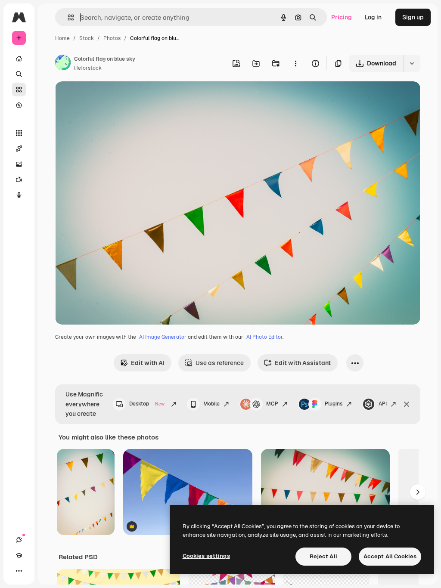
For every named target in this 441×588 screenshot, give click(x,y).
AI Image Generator (162, 337)
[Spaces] (19, 148)
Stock (86, 38)
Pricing (341, 17)
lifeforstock (88, 68)
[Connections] (19, 540)
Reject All (323, 556)
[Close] (406, 404)
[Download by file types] (411, 63)
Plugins (333, 403)
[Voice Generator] (19, 195)
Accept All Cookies (389, 556)
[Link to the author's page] (63, 64)
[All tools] (19, 133)
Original (110, 98)
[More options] (295, 63)
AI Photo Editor (264, 337)
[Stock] (19, 89)
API (383, 403)
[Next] (417, 492)
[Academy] (19, 555)
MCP (272, 403)
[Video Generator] (19, 179)
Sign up (413, 17)
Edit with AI (148, 363)
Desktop (147, 403)
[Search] (19, 74)
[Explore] (19, 105)
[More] (19, 571)
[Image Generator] (19, 164)
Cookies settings (206, 556)
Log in (373, 17)
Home (62, 38)
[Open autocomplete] (67, 17)
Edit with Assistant (303, 363)
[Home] (19, 58)
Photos (112, 38)
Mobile (211, 403)
